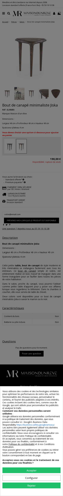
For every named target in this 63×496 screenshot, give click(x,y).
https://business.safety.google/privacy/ (35, 424)
